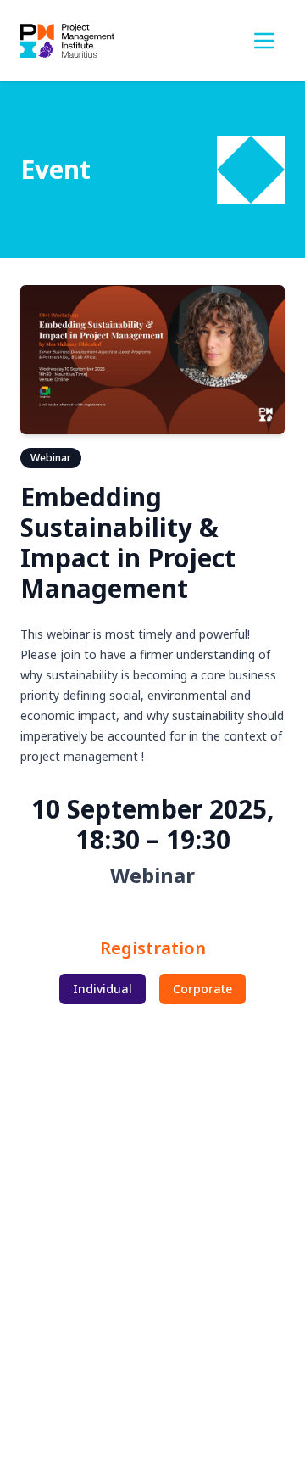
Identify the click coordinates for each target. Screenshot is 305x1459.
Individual (102, 989)
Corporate (202, 989)
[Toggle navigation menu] (264, 40)
